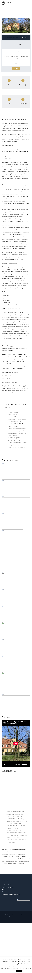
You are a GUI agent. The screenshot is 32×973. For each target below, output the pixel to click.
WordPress (24, 916)
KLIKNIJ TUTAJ (18, 424)
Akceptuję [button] (19, 971)
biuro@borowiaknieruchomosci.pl (11, 894)
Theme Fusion (25, 914)
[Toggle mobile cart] (26, 4)
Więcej (23, 971)
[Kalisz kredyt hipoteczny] (12, 530)
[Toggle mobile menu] (29, 4)
